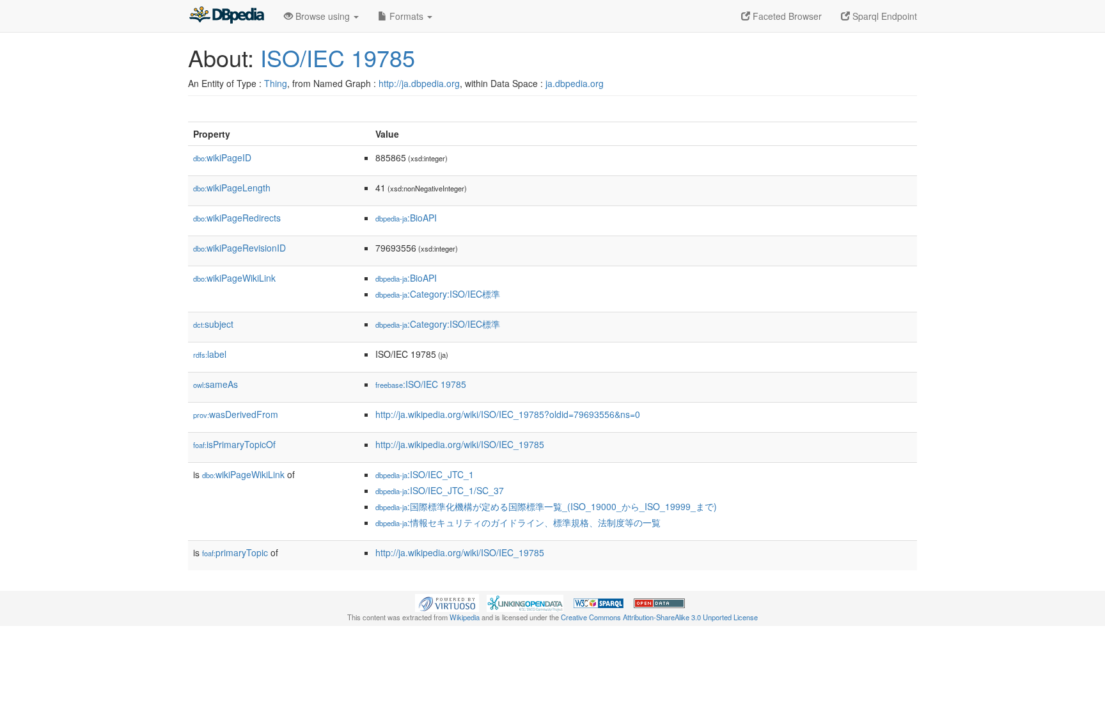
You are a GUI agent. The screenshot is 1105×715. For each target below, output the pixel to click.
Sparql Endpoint (883, 16)
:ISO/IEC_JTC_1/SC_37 (439, 490)
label (209, 354)
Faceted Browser (786, 16)
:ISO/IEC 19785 (420, 384)
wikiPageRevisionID (239, 247)
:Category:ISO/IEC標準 (437, 293)
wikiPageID (222, 157)
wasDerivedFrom (235, 414)
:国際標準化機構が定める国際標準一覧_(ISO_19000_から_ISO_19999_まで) (546, 506)
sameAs (215, 384)
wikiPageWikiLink (234, 277)
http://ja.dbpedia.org (419, 83)
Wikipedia (465, 617)
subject (213, 323)
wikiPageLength (231, 187)
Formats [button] (406, 16)
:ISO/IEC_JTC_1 (424, 474)
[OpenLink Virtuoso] (447, 602)
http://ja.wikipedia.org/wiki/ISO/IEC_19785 (459, 444)
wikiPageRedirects (237, 217)
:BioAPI (406, 217)
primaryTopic (235, 552)
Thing (275, 83)
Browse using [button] (322, 16)
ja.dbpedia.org (574, 83)
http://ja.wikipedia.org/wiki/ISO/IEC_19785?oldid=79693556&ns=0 (507, 414)
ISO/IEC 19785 (337, 57)
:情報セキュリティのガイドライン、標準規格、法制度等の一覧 (518, 522)
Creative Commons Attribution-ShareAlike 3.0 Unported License (659, 617)
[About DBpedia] (226, 16)
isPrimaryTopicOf (234, 444)
